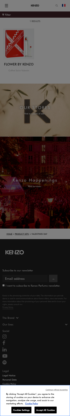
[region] (35, 400)
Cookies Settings (21, 410)
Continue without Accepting (57, 389)
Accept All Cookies (45, 410)
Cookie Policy (31, 403)
